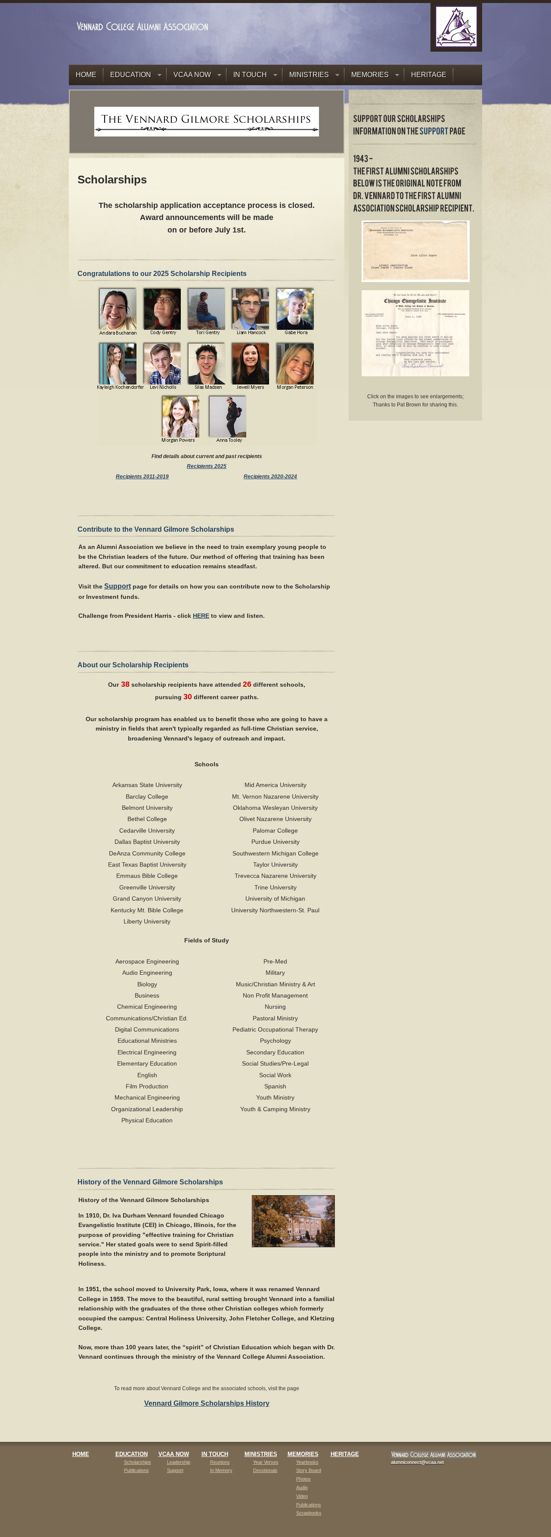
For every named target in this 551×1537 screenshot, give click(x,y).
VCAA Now (173, 1454)
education (131, 1454)
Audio (302, 1487)
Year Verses (266, 1462)
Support (117, 586)
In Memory (221, 1470)
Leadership (178, 1462)
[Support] (434, 131)
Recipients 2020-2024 (270, 477)
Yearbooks (307, 1462)
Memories (303, 1454)
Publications (136, 1470)
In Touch (214, 1454)
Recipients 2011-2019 (142, 477)
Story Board (308, 1470)
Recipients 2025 (206, 466)
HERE (201, 615)
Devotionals (265, 1470)
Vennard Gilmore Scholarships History (206, 1403)
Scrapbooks (309, 1512)
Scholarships (137, 1462)
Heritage (345, 1454)
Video (302, 1496)
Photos (303, 1478)
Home (80, 1454)
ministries (261, 1454)
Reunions (220, 1462)
